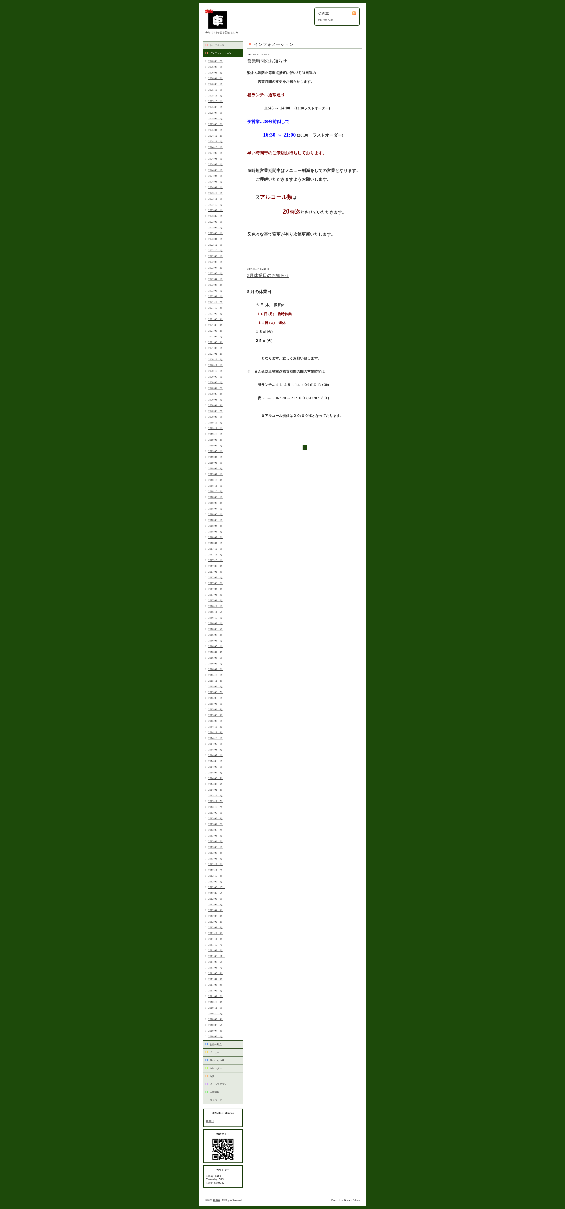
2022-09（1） (215, 256)
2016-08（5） (215, 629)
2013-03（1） (215, 847)
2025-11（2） (215, 95)
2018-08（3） (215, 503)
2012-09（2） (215, 881)
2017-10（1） (215, 560)
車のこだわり (217, 1060)
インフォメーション (221, 53)
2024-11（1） (215, 141)
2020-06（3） (215, 394)
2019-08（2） (215, 439)
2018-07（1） (215, 508)
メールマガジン (218, 1084)
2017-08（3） (215, 571)
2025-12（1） (215, 89)
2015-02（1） (215, 721)
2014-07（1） (215, 755)
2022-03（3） (215, 285)
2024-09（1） (215, 153)
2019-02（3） (215, 468)
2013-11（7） (215, 801)
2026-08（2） (215, 61)
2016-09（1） (215, 623)
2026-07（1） (215, 67)
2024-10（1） (215, 147)
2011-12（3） (215, 933)
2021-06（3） (215, 325)
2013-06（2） (215, 830)
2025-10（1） (215, 101)
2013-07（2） (215, 824)
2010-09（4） (215, 1019)
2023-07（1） (215, 216)
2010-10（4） (215, 1013)
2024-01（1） (215, 187)
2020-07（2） (215, 388)
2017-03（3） (215, 594)
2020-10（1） (215, 371)
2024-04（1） (215, 176)
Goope (347, 1200)
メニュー (214, 1052)
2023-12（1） (215, 193)
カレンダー (216, 1068)
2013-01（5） (215, 858)
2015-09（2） (215, 686)
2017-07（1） (215, 577)
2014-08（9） (215, 749)
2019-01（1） (215, 474)
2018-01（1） (215, 543)
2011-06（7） (215, 967)
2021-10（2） (215, 307)
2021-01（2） (215, 353)
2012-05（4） (215, 904)
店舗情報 (214, 1092)
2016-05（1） (215, 646)
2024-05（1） (215, 170)
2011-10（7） (215, 944)
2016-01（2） (215, 669)
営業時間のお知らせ (267, 60)
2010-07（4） (215, 1030)
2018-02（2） (215, 537)
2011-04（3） (215, 979)
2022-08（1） (215, 262)
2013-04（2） (215, 841)
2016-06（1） (215, 640)
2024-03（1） (215, 181)
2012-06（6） (215, 898)
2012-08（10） (216, 887)
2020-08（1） (215, 382)
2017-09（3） (215, 566)
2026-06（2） (215, 72)
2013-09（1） (215, 812)
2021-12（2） (215, 302)
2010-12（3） (215, 1002)
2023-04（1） (215, 227)
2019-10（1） (215, 434)
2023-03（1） (215, 233)
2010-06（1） (215, 1036)
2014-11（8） (215, 732)
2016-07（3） (215, 635)
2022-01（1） (215, 296)
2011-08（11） (216, 956)
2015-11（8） (215, 680)
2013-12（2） (215, 795)
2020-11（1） (215, 365)
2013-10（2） (215, 807)
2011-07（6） (215, 962)
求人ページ (216, 1100)
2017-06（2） (215, 583)
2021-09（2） (215, 313)
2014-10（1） (215, 738)
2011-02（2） (215, 990)
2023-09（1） (215, 210)
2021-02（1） (215, 348)
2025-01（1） (215, 130)
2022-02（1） (215, 290)
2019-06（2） (215, 445)
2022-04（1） (215, 279)
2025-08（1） (215, 107)
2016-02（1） (215, 663)
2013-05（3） (215, 835)
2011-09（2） (215, 950)
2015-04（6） (215, 709)
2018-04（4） (215, 526)
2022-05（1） (215, 273)
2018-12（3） (215, 480)
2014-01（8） (215, 789)
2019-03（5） (215, 462)
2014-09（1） (215, 744)
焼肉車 (216, 1200)
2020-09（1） (215, 376)
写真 (212, 1076)
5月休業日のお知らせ (268, 275)
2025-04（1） (215, 118)
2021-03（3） (215, 342)
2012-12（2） (215, 864)
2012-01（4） (215, 927)
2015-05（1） (215, 703)
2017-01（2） (215, 600)
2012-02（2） (215, 921)
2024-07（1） (215, 164)
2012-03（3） (215, 916)
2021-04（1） (215, 336)
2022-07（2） (215, 267)
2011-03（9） (215, 984)
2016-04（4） (215, 652)
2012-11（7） (215, 870)
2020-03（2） (215, 411)
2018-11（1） (215, 485)
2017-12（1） (215, 548)
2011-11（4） (215, 939)
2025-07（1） (215, 112)
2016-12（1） (215, 606)
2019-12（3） (215, 422)
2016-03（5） (215, 657)
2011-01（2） (215, 996)
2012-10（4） (215, 875)
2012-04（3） (215, 910)
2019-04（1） (215, 457)
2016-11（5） (215, 612)
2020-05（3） (215, 399)
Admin (356, 1200)
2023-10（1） (215, 204)
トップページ (217, 45)
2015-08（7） (215, 692)
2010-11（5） (215, 1007)
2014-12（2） (215, 726)
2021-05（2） (215, 330)
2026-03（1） (215, 84)
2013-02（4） (215, 853)
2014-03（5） (215, 778)
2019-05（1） (215, 451)
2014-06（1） (215, 761)
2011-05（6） (215, 973)
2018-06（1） (215, 514)
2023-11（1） (215, 198)
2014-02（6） (215, 784)
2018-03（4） (215, 531)
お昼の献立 (216, 1044)
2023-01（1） (215, 239)
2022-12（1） (215, 244)
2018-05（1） (215, 520)
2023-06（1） (215, 221)
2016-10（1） (215, 617)
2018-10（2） (215, 491)
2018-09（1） (215, 497)
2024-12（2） (215, 135)
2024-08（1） (215, 158)
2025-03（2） (215, 124)
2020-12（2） (215, 359)
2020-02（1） (215, 417)
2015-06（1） (215, 698)
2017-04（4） (215, 589)
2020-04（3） (215, 405)
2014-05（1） (215, 766)
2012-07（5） (215, 893)
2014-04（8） (215, 772)
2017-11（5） (215, 554)
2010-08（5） (215, 1025)
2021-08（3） (215, 319)
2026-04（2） (215, 78)
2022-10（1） (215, 250)
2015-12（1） (215, 675)
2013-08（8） (215, 818)
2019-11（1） (215, 428)
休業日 (210, 1121)
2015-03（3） (215, 715)
